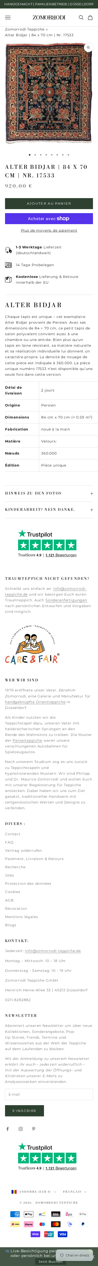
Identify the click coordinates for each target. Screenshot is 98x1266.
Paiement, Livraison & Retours (34, 859)
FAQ (9, 842)
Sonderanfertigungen (66, 600)
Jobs (9, 875)
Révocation (16, 908)
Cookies (12, 892)
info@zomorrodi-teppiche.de (53, 951)
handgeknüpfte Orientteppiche (35, 702)
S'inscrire (24, 1111)
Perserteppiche (27, 740)
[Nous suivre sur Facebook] (7, 1128)
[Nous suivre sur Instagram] (20, 1128)
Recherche (15, 867)
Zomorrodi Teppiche (24, 29)
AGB (9, 900)
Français (72, 1192)
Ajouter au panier (49, 203)
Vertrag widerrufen (23, 850)
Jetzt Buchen (50, 1261)
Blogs (10, 925)
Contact (13, 834)
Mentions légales (21, 917)
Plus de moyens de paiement (49, 230)
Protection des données (28, 883)
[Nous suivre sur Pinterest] (33, 1128)
